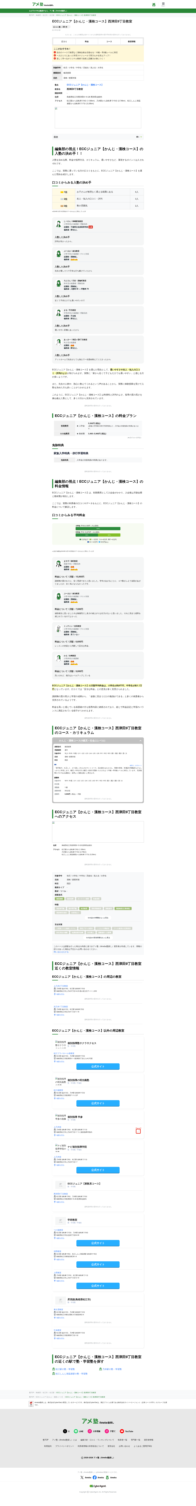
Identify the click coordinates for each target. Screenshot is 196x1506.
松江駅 (52, 15)
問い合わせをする (61, 951)
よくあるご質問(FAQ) (143, 1446)
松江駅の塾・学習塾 (65, 1369)
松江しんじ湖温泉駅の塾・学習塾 (72, 1373)
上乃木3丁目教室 (61, 985)
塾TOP (31, 15)
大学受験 (96, 1431)
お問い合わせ (124, 1446)
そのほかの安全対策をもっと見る (98, 937)
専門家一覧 (135, 1439)
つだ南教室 (58, 1229)
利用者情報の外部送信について (91, 1446)
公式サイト (98, 1066)
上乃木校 (57, 1126)
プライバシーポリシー (64, 1446)
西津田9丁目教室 (61, 1193)
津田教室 (57, 1251)
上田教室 (57, 1272)
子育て (113, 1431)
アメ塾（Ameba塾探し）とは (64, 1439)
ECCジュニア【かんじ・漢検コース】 (85, 84)
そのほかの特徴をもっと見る (98, 917)
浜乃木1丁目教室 (61, 1006)
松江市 (45, 15)
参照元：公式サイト (136, 765)
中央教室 (57, 1330)
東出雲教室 (58, 1309)
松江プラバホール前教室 (64, 1053)
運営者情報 (148, 1439)
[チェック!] (139, 1131)
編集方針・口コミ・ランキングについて (97, 1439)
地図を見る (60, 994)
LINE (81, 1431)
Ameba (88, 1477)
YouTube (129, 1431)
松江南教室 (58, 1090)
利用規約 (48, 1446)
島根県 (38, 15)
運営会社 (111, 1446)
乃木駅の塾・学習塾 (112, 1369)
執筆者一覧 (122, 1439)
